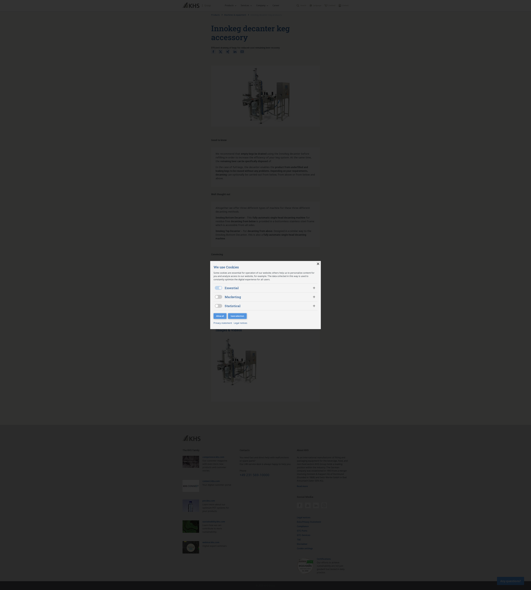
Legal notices (240, 323)
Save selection (237, 316)
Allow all (220, 316)
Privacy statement (223, 323)
